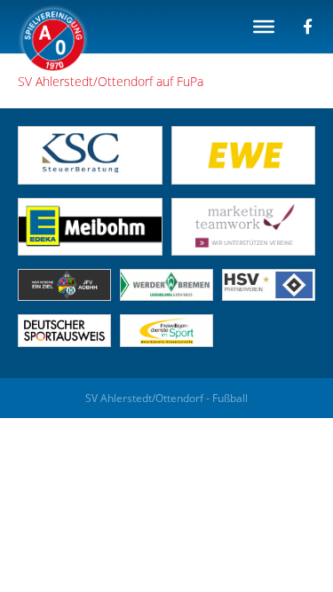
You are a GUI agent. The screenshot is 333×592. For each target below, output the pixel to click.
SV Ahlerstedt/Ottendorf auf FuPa (110, 81)
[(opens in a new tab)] (243, 179)
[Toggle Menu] (263, 26)
